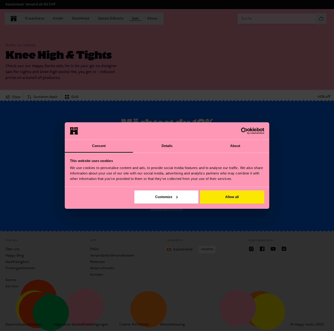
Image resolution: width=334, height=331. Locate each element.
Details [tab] (167, 146)
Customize (163, 197)
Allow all (232, 197)
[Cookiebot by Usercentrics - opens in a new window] (244, 130)
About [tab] (235, 146)
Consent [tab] (99, 146)
